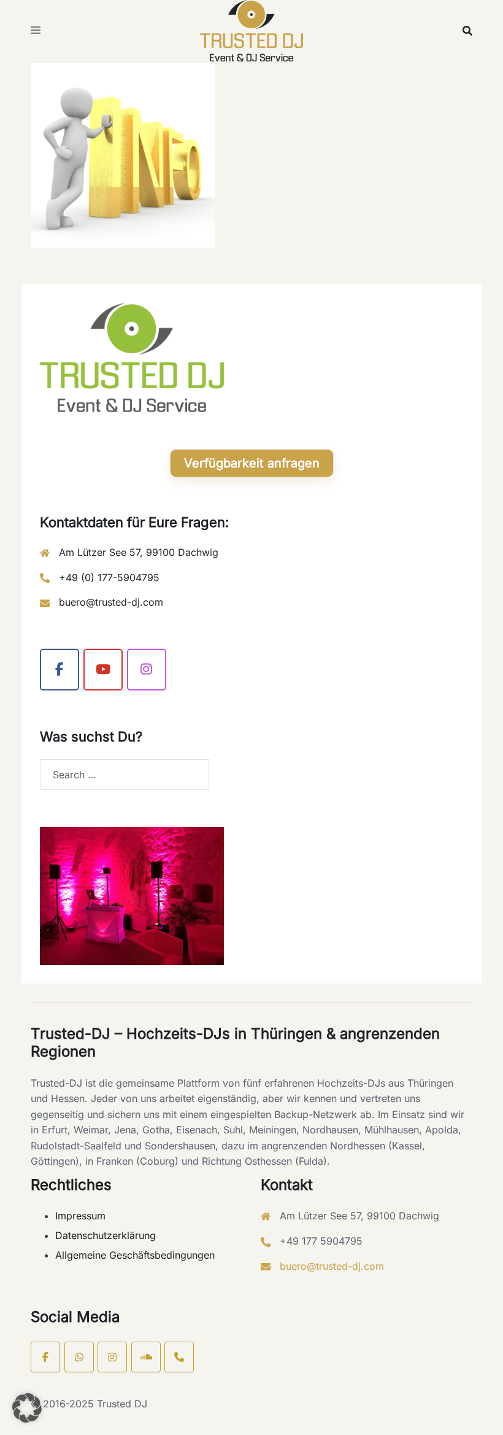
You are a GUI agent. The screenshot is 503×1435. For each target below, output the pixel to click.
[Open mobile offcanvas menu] (35, 30)
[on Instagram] (146, 669)
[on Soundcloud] (146, 1357)
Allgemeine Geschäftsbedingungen (135, 1255)
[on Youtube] (103, 669)
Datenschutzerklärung (105, 1235)
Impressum (80, 1216)
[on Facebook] (59, 669)
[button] (27, 1408)
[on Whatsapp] (79, 1357)
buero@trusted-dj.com (111, 602)
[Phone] (179, 1357)
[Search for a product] (467, 31)
